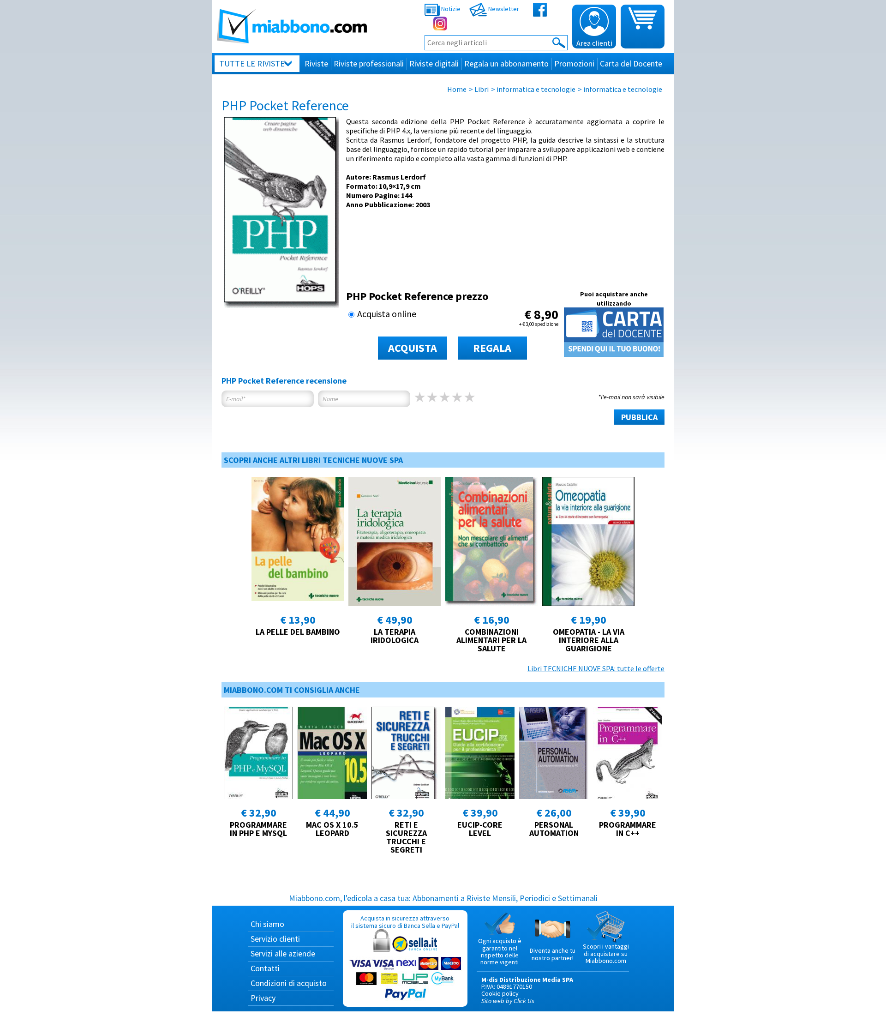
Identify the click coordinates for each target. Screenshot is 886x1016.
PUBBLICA (639, 417)
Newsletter (503, 9)
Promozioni (574, 63)
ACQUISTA (412, 348)
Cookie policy (500, 993)
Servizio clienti (275, 938)
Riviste (316, 63)
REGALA (492, 348)
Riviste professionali (369, 63)
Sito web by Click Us (507, 1001)
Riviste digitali (434, 63)
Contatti (265, 968)
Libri (481, 89)
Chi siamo (267, 924)
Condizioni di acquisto (289, 983)
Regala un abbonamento (506, 63)
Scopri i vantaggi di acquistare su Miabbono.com (606, 953)
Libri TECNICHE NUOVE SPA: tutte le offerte (595, 668)
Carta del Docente (631, 63)
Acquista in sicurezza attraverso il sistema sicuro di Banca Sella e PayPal (405, 921)
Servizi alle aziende (283, 953)
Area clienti (594, 43)
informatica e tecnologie (536, 89)
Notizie (450, 9)
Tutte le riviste (252, 63)
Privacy (263, 997)
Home (457, 89)
